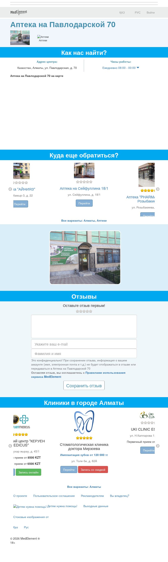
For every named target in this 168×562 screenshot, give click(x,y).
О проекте (20, 496)
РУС (137, 12)
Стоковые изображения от (31, 517)
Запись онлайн (28, 472)
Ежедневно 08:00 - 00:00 (119, 68)
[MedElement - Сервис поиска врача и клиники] (18, 12)
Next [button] (158, 189)
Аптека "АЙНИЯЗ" (19, 189)
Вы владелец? (119, 496)
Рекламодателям (92, 496)
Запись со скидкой (93, 469)
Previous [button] (10, 189)
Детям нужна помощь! (62, 506)
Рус (26, 527)
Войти (151, 12)
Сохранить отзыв (84, 385)
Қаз (15, 527)
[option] (84, 189)
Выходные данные (95, 506)
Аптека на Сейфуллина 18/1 (84, 188)
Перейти (19, 204)
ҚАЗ (122, 12)
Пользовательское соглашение (54, 496)
